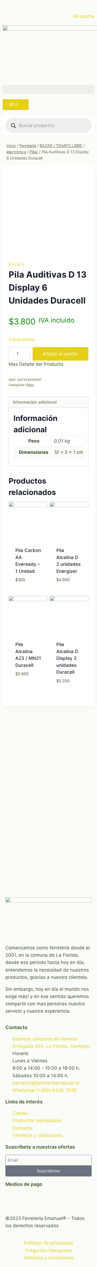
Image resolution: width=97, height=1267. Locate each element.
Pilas (17, 264)
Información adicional (35, 402)
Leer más (69, 593)
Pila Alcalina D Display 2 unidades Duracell (67, 658)
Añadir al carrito (60, 354)
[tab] (48, 402)
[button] (48, 89)
